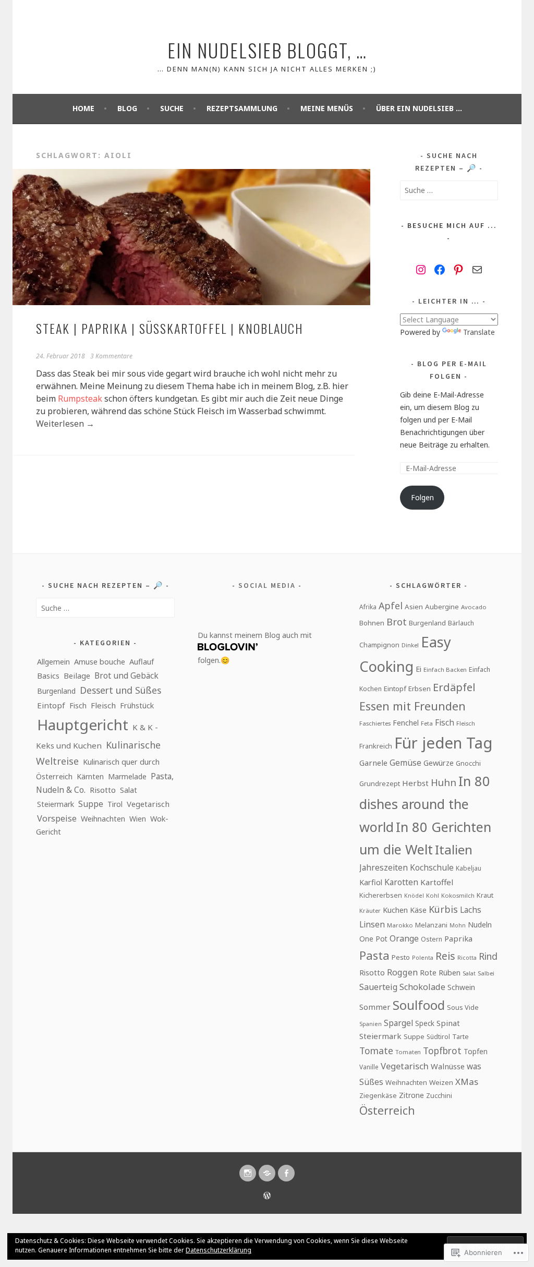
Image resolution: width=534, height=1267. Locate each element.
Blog (127, 108)
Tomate (376, 1050)
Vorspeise (57, 818)
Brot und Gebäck (126, 675)
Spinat (448, 1023)
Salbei (486, 973)
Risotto (103, 790)
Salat (128, 790)
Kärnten (90, 776)
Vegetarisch (148, 804)
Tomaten (408, 1052)
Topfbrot (442, 1050)
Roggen (402, 972)
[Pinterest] (458, 269)
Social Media (267, 585)
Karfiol (370, 882)
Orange (404, 938)
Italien (453, 849)
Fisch (78, 705)
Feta (427, 723)
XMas (466, 1082)
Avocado (474, 607)
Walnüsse (448, 1066)
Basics (48, 675)
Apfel (391, 605)
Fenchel (406, 723)
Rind (488, 956)
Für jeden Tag (443, 742)
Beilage (77, 675)
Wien (137, 819)
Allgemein (53, 662)
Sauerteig (378, 987)
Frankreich (375, 746)
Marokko (400, 925)
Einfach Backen (445, 669)
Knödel (414, 895)
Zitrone (411, 1095)
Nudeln (480, 925)
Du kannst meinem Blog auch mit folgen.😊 (255, 647)
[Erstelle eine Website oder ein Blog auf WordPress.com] (267, 1196)
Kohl (432, 895)
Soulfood (419, 1005)
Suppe (90, 804)
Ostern (431, 939)
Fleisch (103, 705)
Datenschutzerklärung (218, 1250)
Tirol (115, 804)
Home (83, 108)
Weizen (441, 1082)
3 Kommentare (111, 356)
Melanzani (431, 925)
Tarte (460, 1036)
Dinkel (410, 645)
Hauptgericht (82, 724)
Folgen (422, 497)
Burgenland (56, 691)
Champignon (379, 644)
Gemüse (405, 762)
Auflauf (141, 661)
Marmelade (127, 776)
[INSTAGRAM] (247, 1173)
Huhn (443, 782)
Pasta (374, 955)
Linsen (372, 924)
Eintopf (51, 705)
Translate (479, 332)
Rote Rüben (440, 972)
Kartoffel (436, 882)
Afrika (368, 606)
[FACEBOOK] (286, 1173)
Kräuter (370, 910)
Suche (172, 108)
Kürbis (443, 909)
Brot (396, 622)
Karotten (401, 882)
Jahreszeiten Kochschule (406, 867)
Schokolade (422, 987)
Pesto (401, 957)
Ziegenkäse (378, 1095)
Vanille (369, 1067)
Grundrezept (379, 783)
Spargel (398, 1023)
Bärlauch (461, 623)
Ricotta (467, 957)
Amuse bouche (99, 662)
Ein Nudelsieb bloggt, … (267, 50)
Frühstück (137, 705)
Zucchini (439, 1095)
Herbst (415, 783)
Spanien (370, 1024)
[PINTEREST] (267, 1173)
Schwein (461, 987)
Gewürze (438, 762)
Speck (424, 1023)
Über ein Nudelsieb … (419, 108)
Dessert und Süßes (120, 690)
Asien (414, 606)
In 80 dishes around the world (424, 803)
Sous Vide (463, 1007)
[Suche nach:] (449, 190)
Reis (445, 956)
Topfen (476, 1051)
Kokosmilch (458, 895)
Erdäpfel (454, 687)
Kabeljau (468, 868)
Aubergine (442, 606)
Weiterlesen (65, 423)
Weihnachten (103, 819)
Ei (418, 668)
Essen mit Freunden (412, 706)
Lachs (470, 909)
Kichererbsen (380, 895)
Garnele (373, 762)
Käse (418, 910)
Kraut (485, 895)
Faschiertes (375, 723)
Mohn (458, 925)
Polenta (422, 957)
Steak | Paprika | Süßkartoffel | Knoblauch (169, 328)
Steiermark (55, 804)
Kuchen (395, 909)
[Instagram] (421, 269)
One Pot (373, 939)
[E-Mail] (477, 269)
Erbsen (419, 688)
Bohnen (371, 623)
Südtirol (438, 1036)
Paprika (458, 938)
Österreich (387, 1110)
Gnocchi (468, 763)
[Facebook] (439, 269)
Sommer (375, 1006)
